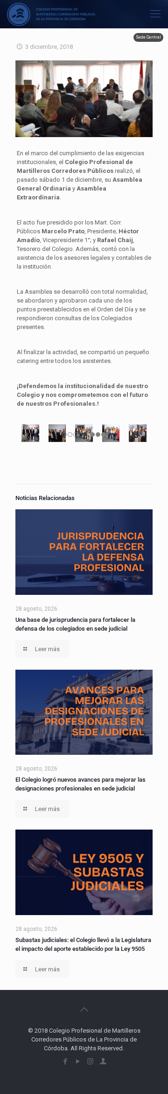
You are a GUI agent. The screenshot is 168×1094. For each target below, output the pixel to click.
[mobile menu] (155, 14)
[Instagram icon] (90, 1061)
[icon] (103, 1061)
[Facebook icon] (65, 1061)
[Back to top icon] (84, 1009)
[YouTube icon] (78, 1061)
